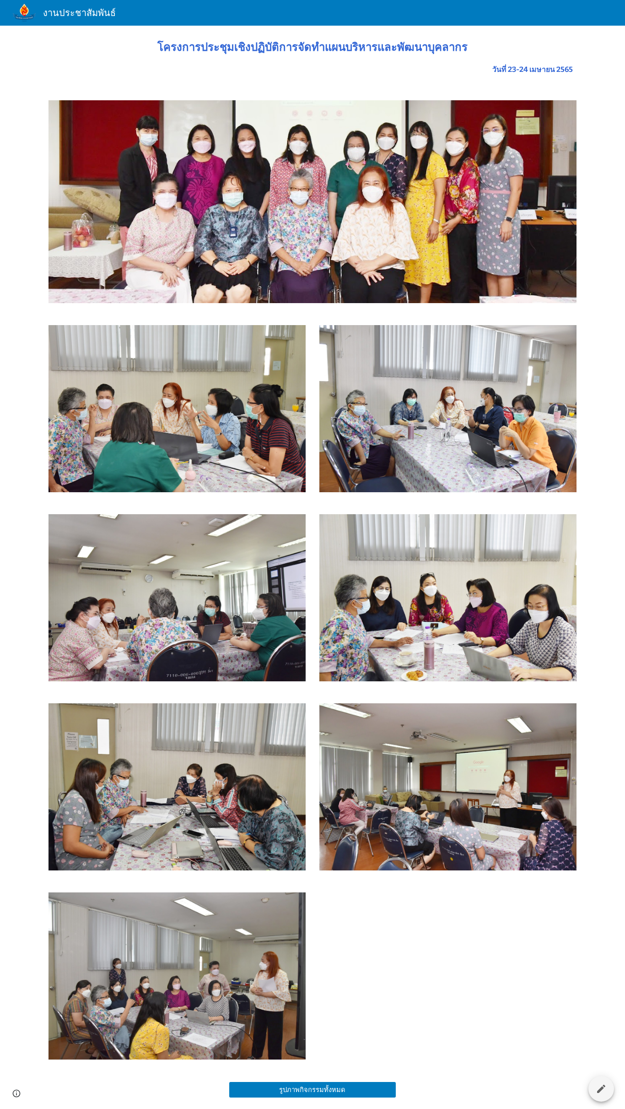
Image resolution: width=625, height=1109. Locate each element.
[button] (16, 1093)
